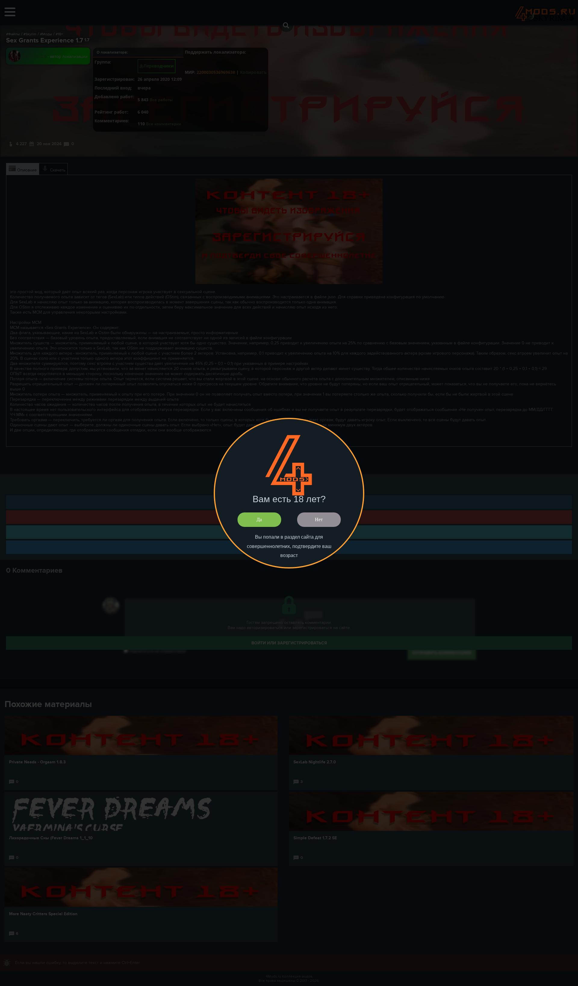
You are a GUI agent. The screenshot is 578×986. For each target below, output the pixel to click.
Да (259, 519)
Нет (319, 519)
